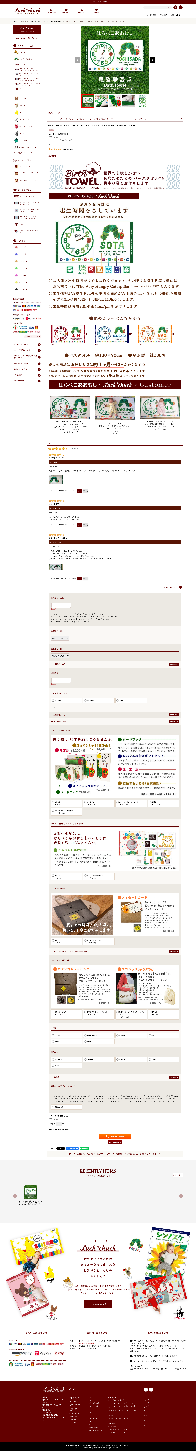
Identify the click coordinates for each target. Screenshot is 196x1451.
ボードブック (91, 803)
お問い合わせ (175, 15)
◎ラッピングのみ (60, 1013)
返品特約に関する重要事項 (59, 1129)
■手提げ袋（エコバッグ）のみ (97, 1013)
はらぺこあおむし (94, 1403)
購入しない (58, 803)
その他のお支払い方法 (32, 337)
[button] (77, 60)
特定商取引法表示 (74, 1414)
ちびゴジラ (92, 1424)
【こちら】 (77, 622)
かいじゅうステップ (95, 1418)
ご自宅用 (122, 1035)
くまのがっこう (93, 1406)
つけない (122, 700)
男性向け (122, 1059)
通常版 (156, 803)
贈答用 (57, 1041)
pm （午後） (91, 700)
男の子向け (58, 1059)
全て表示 (171, 588)
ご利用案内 (163, 15)
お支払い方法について (74, 1410)
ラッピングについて (74, 1405)
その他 (89, 1041)
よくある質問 (151, 15)
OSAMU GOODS (93, 1427)
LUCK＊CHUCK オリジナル (95, 1431)
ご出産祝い (58, 1035)
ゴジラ (91, 1421)
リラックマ (92, 1400)
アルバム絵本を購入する (95, 876)
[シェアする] (52, 1148)
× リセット (176, 1175)
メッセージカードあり (94, 941)
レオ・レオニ (93, 1409)
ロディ (91, 1412)
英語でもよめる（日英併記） (64, 812)
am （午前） (59, 700)
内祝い (153, 1035)
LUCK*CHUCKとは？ (98, 1304)
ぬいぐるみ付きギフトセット (128, 803)
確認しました (59, 1107)
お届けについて (74, 1401)
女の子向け (90, 1059)
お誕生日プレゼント (93, 1035)
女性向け (154, 1059)
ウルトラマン (93, 1415)
